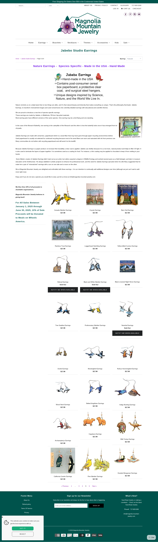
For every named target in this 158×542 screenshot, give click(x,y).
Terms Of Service (26, 508)
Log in (115, 8)
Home (31, 43)
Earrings (42, 43)
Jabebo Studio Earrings (79, 50)
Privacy (26, 512)
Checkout (137, 8)
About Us (88, 5)
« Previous (64, 486)
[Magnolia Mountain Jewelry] (79, 24)
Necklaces (72, 43)
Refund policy (26, 504)
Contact (114, 5)
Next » (94, 486)
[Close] (22, 517)
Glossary (124, 5)
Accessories (102, 43)
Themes (87, 43)
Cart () (126, 8)
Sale (125, 43)
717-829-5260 (136, 5)
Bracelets (57, 43)
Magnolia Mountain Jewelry (81, 530)
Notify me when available (63, 290)
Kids (117, 43)
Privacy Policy (101, 5)
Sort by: (123, 59)
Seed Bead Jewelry (131, 505)
